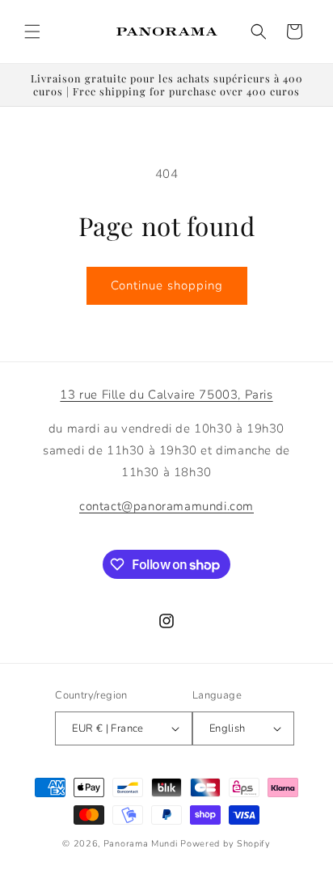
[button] (32, 31)
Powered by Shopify (225, 844)
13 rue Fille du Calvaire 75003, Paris (166, 394)
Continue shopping (167, 285)
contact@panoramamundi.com (166, 506)
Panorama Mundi (140, 844)
